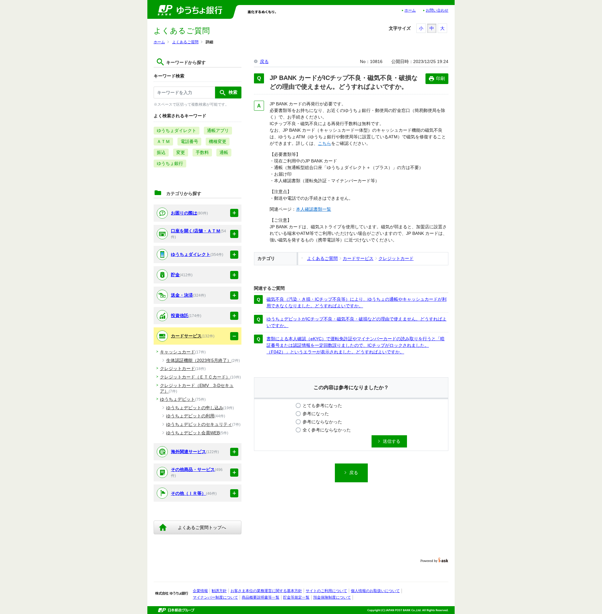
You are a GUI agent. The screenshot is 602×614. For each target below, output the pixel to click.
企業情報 (200, 591)
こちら (324, 143)
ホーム (410, 10)
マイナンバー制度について (215, 597)
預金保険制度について (332, 597)
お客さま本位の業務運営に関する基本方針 (266, 591)
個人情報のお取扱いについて (375, 591)
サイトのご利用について (326, 591)
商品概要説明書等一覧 (260, 597)
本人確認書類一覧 (313, 209)
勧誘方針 (219, 591)
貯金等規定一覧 (296, 597)
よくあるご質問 (185, 42)
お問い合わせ (437, 10)
